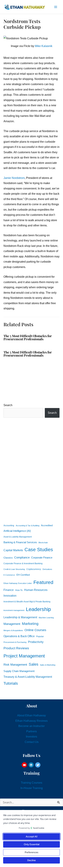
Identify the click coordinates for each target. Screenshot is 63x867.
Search (8, 405)
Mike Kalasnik (43, 45)
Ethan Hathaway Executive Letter (18, 583)
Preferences (31, 852)
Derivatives (47, 569)
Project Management (24, 655)
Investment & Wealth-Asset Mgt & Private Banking (27, 601)
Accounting (9, 525)
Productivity (36, 642)
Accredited (47, 525)
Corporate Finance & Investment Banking (23, 563)
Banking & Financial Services (20, 542)
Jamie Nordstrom (14, 177)
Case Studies (38, 549)
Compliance (22, 557)
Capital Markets (13, 550)
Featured (43, 582)
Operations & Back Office (19, 636)
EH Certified (23, 575)
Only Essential (31, 844)
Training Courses (31, 782)
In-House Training (31, 788)
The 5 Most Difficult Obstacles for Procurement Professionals (28, 337)
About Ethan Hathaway (31, 715)
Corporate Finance (41, 557)
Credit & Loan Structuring (14, 569)
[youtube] (25, 765)
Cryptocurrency (33, 569)
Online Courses (35, 630)
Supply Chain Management (19, 671)
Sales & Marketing (47, 665)
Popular (40, 636)
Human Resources (35, 589)
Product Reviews (16, 648)
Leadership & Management (20, 617)
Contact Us (31, 741)
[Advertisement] (31, 470)
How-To (19, 590)
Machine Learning (46, 618)
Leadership (38, 609)
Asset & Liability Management (18, 537)
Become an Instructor (31, 725)
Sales (33, 664)
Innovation (10, 595)
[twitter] (38, 765)
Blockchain (43, 542)
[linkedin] (32, 765)
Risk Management (15, 664)
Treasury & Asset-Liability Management (28, 676)
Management (12, 624)
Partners (31, 731)
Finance (9, 589)
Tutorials (11, 683)
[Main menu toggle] (55, 7)
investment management (14, 610)
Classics (8, 557)
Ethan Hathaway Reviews (31, 720)
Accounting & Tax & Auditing (27, 525)
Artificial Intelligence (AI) (17, 531)
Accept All (31, 836)
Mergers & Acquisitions (13, 630)
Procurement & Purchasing (15, 642)
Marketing (30, 624)
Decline (31, 860)
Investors (31, 736)
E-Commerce (9, 575)
